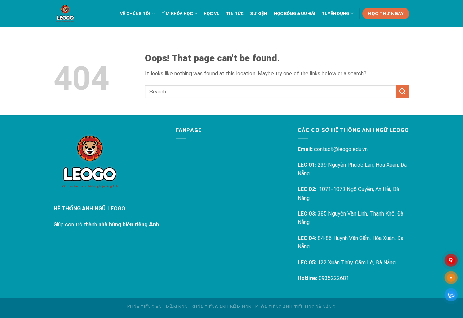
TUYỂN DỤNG (335, 13)
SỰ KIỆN (258, 13)
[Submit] (402, 91)
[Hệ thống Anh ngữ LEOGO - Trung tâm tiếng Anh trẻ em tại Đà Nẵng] (65, 13)
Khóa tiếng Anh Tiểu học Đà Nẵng (295, 307)
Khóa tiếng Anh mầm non (157, 307)
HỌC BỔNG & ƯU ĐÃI (294, 13)
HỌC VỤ (212, 13)
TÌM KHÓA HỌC (177, 13)
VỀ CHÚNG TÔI (135, 13)
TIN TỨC (235, 13)
